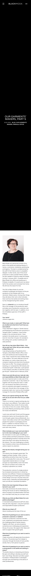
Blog (14, 122)
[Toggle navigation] (3, 4)
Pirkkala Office (18, 124)
